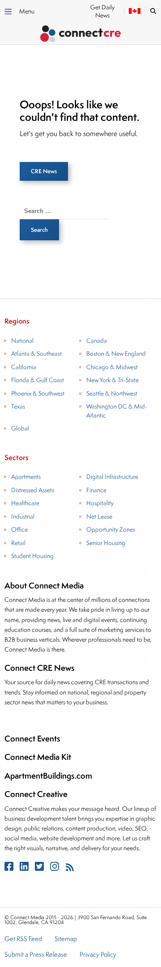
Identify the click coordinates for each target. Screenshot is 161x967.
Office (19, 529)
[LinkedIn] (25, 868)
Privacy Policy (98, 954)
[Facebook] (9, 868)
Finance (96, 490)
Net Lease (99, 516)
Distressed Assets (32, 490)
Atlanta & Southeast (36, 353)
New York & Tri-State (112, 380)
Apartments (26, 477)
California (23, 367)
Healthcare (25, 503)
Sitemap (66, 939)
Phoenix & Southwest (37, 393)
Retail (18, 543)
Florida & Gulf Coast (37, 380)
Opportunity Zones (110, 529)
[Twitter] (40, 868)
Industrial (22, 516)
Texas (18, 406)
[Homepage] (80, 35)
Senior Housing (105, 543)
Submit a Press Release (35, 954)
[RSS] (69, 868)
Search (39, 230)
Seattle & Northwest (111, 393)
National (22, 341)
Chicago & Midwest (112, 367)
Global (20, 428)
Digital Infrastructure (112, 477)
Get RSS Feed (23, 939)
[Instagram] (55, 868)
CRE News (44, 171)
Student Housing (32, 556)
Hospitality (100, 503)
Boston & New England (116, 353)
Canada (96, 341)
